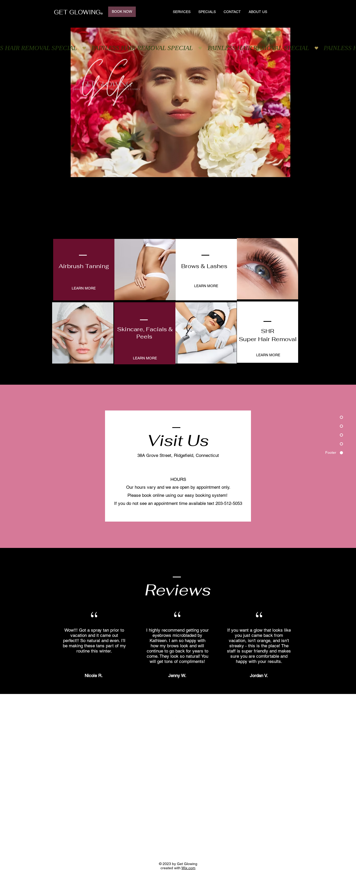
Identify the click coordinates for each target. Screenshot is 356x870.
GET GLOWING (77, 12)
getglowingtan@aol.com (160, 463)
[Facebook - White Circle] (172, 713)
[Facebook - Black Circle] (277, 11)
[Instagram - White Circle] (184, 713)
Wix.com (188, 868)
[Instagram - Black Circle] (287, 11)
